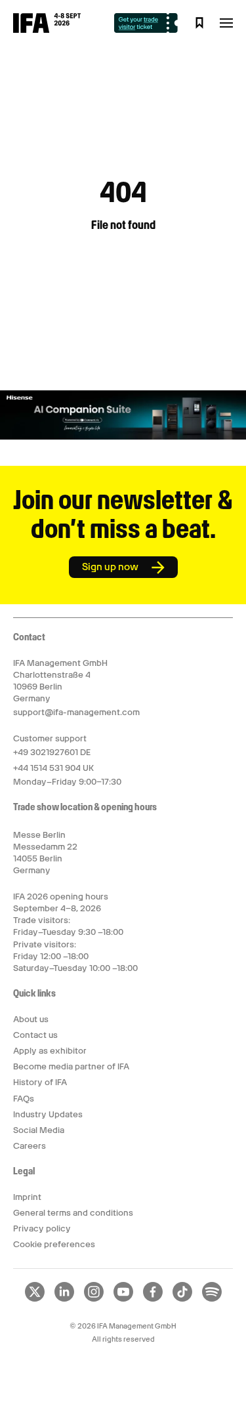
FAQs (23, 1098)
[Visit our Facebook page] (153, 1299)
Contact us (35, 1035)
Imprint (27, 1197)
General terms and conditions (73, 1213)
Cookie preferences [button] (54, 1244)
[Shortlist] (199, 23)
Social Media (38, 1130)
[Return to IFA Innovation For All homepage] (47, 29)
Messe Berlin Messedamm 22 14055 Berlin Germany (45, 853)
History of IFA (40, 1082)
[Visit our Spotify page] (212, 1299)
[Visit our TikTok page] (182, 1299)
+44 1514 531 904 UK (53, 768)
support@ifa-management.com (76, 712)
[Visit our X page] (35, 1299)
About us (31, 1019)
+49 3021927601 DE (52, 752)
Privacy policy (42, 1228)
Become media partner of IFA (71, 1066)
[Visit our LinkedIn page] (64, 1299)
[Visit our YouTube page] (123, 1299)
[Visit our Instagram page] (94, 1299)
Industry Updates (48, 1114)
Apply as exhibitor (50, 1051)
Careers (29, 1146)
